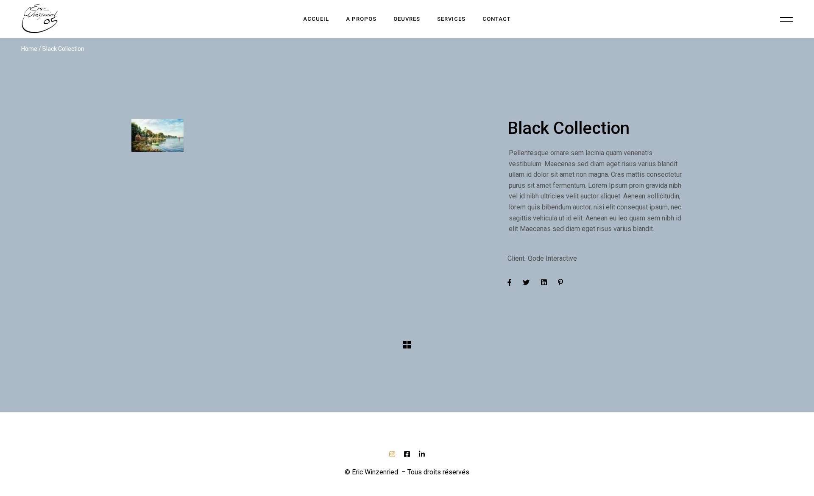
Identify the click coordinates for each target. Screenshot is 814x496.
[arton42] (313, 135)
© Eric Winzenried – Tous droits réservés (407, 472)
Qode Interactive (552, 258)
